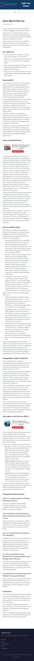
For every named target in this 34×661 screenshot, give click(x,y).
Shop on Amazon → (18, 151)
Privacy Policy (17, 657)
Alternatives (4, 648)
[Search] (15, 11)
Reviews (3, 642)
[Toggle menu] (18, 11)
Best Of (3, 646)
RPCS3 (12, 31)
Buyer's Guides (5, 644)
